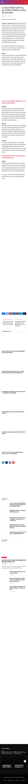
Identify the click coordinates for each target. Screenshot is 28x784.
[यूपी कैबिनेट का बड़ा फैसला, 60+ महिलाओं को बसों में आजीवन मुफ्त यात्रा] (5, 512)
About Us (17, 780)
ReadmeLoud (21, 777)
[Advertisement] (14, 83)
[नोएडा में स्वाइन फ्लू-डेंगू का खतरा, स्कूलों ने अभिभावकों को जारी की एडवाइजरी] (14, 423)
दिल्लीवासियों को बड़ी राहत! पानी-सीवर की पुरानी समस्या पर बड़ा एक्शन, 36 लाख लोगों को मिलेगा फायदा (18, 526)
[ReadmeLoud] (14, 2)
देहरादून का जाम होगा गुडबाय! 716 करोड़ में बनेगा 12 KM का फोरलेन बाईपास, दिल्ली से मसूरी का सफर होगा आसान (17, 580)
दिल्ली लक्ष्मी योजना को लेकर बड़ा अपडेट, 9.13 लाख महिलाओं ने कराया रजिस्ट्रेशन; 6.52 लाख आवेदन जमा (18, 519)
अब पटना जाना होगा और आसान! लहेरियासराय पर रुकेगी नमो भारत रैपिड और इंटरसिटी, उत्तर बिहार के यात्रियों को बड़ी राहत (18, 505)
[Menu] (2, 2)
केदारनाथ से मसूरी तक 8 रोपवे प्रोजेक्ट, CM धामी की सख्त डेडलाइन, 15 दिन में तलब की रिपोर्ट (17, 588)
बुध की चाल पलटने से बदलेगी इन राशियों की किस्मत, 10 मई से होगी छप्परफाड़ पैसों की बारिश (7, 323)
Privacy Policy (11, 780)
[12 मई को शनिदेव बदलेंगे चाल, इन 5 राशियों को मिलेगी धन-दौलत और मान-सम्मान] (9, 19)
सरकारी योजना (4, 557)
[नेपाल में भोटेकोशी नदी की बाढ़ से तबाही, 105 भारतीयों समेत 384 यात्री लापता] (14, 403)
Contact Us (23, 780)
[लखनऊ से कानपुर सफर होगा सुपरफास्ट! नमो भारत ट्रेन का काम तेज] (5, 573)
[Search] (26, 2)
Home (5, 780)
